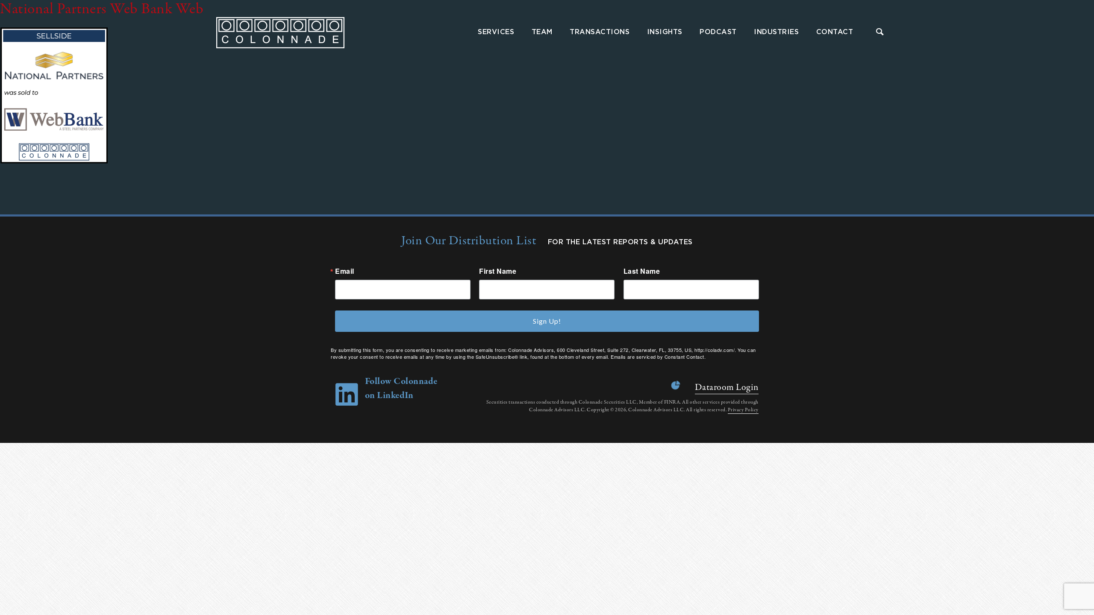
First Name (497, 271)
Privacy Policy (743, 410)
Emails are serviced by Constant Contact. (658, 356)
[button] (880, 33)
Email (344, 271)
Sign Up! (547, 321)
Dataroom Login (727, 387)
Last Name (641, 271)
